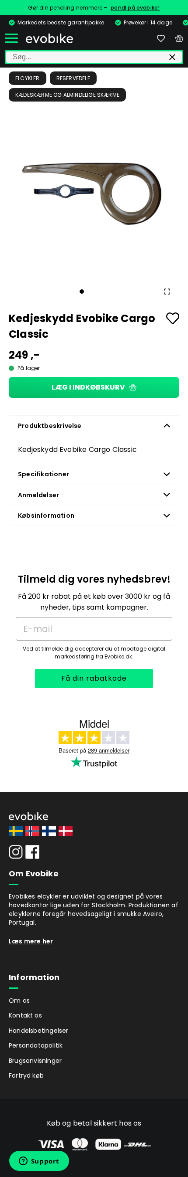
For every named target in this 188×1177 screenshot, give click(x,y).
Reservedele (73, 78)
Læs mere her (31, 941)
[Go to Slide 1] (82, 291)
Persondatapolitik (36, 1045)
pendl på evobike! (135, 7)
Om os (19, 1000)
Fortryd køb (26, 1075)
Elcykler (27, 78)
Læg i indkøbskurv (88, 387)
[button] (94, 191)
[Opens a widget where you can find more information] (39, 1162)
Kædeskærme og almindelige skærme (67, 94)
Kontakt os (25, 1015)
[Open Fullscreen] (167, 291)
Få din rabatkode (94, 678)
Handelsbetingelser (39, 1030)
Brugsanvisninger (35, 1060)
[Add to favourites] (172, 318)
